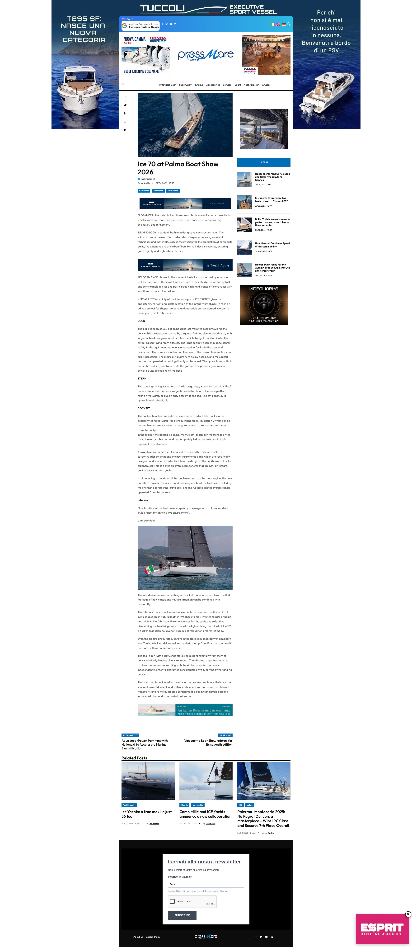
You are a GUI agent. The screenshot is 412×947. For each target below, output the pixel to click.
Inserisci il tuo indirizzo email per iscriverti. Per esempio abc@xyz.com (198, 891)
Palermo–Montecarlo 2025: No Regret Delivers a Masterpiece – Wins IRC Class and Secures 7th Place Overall (263, 818)
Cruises (266, 84)
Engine (199, 84)
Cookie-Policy (153, 936)
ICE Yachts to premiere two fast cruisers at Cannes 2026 (271, 199)
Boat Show (144, 190)
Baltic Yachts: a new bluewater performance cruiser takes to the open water (272, 222)
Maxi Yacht (158, 190)
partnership (198, 805)
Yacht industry (129, 805)
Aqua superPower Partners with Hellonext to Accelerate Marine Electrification (145, 744)
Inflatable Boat (167, 84)
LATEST (264, 162)
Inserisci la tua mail (179, 876)
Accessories (213, 84)
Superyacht (185, 84)
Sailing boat (148, 178)
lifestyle (184, 805)
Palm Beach (173, 190)
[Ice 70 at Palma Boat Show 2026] (125, 113)
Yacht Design (251, 84)
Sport (238, 84)
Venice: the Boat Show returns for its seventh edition (208, 742)
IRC (240, 805)
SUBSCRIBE (182, 915)
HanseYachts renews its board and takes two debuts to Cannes (272, 176)
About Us (138, 936)
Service (227, 84)
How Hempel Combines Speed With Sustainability (272, 245)
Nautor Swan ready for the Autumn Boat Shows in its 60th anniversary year (272, 267)
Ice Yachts (145, 183)
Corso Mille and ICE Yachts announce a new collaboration (205, 814)
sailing (250, 805)
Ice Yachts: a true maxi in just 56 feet (147, 814)
